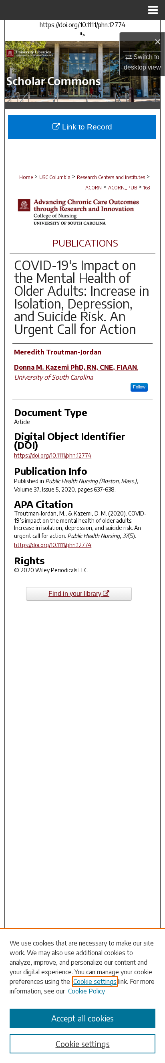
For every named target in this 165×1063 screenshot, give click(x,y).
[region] (82, 995)
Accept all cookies (82, 1018)
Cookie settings (95, 981)
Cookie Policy (86, 991)
